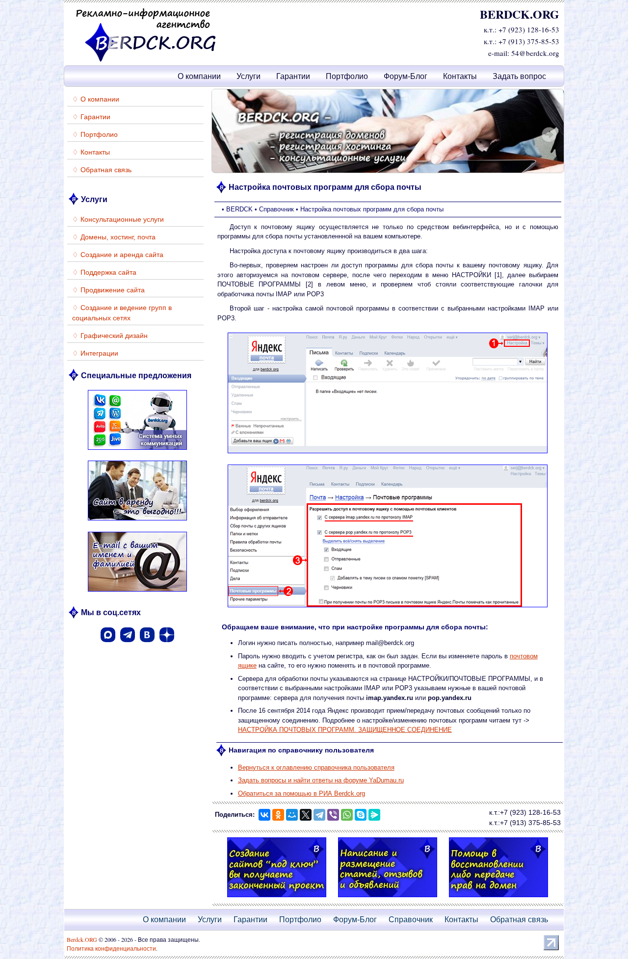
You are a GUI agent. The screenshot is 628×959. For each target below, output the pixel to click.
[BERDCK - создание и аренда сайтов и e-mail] (146, 60)
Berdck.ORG (82, 939)
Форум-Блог (405, 76)
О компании (199, 76)
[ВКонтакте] (147, 645)
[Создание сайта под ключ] (276, 898)
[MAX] (108, 645)
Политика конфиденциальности (111, 948)
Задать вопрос (519, 76)
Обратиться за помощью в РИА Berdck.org (301, 793)
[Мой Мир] (292, 815)
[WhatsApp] (347, 815)
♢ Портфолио (95, 134)
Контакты (460, 76)
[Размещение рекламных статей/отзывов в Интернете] (388, 131)
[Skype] (360, 815)
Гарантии (293, 76)
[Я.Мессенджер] (374, 815)
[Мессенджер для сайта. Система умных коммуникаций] (137, 451)
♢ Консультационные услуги (118, 219)
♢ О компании (95, 99)
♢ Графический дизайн (110, 335)
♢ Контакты (91, 152)
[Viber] (333, 815)
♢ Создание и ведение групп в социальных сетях (122, 313)
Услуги (248, 76)
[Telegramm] (127, 645)
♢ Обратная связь (101, 170)
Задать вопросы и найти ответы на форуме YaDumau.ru (321, 780)
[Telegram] (319, 815)
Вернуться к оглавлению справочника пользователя (316, 767)
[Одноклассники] (278, 815)
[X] (306, 815)
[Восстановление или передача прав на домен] (498, 898)
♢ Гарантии (91, 117)
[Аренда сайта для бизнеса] (137, 521)
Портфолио (347, 76)
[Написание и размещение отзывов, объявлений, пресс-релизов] (387, 898)
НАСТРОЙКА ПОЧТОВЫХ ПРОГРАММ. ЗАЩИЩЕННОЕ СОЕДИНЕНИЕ (345, 729)
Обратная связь (519, 919)
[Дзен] (167, 645)
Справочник (411, 919)
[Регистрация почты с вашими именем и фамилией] (137, 592)
